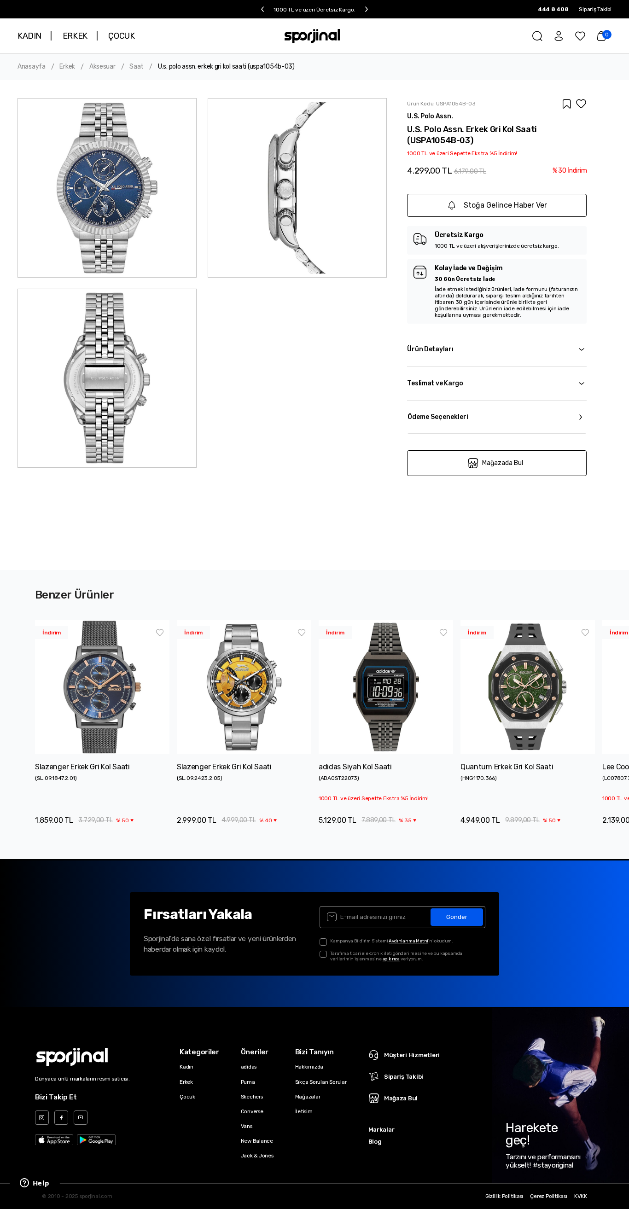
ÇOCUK (121, 36)
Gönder (456, 916)
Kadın (186, 1067)
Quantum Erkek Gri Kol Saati (506, 766)
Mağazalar (307, 1096)
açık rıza (391, 958)
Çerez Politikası (548, 1196)
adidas (249, 1067)
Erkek (67, 66)
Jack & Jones (257, 1155)
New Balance (257, 1141)
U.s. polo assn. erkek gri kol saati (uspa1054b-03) (226, 66)
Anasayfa (31, 66)
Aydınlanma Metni (408, 940)
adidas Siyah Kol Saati (355, 766)
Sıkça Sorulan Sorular (321, 1082)
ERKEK (75, 36)
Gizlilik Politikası (504, 1196)
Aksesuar (102, 66)
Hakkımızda (309, 1067)
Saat (136, 66)
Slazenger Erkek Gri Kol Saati (82, 766)
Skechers (252, 1096)
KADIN (29, 36)
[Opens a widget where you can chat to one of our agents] (34, 1183)
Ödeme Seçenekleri (438, 417)
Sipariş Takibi (595, 9)
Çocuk (187, 1096)
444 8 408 (553, 9)
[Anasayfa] (312, 36)
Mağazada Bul (502, 463)
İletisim (304, 1111)
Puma (248, 1082)
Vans (246, 1126)
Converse (252, 1111)
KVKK (580, 1196)
